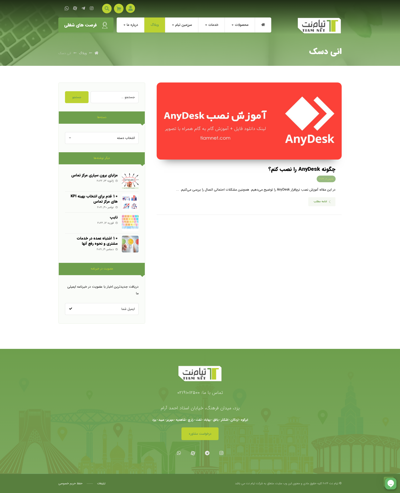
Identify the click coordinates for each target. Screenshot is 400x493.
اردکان (234, 419)
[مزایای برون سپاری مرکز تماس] (130, 181)
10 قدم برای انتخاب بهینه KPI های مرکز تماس (94, 198)
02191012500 (188, 392)
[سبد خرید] (119, 8)
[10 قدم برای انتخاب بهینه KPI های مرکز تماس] (130, 202)
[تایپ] (130, 223)
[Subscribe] (70, 309)
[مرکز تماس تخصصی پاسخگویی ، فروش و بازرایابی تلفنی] (319, 25)
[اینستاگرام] (92, 8)
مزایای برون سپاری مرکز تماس (94, 175)
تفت (199, 419)
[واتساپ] (66, 8)
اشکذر (224, 419)
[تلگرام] (83, 8)
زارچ (190, 419)
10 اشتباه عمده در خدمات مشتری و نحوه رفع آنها (97, 240)
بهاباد (207, 419)
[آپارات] (75, 8)
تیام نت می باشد (245, 483)
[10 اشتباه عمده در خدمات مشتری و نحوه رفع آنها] (130, 244)
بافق (216, 419)
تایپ (114, 217)
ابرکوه (244, 419)
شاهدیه (181, 419)
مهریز (170, 419)
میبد (161, 419)
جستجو (76, 97)
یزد (154, 419)
